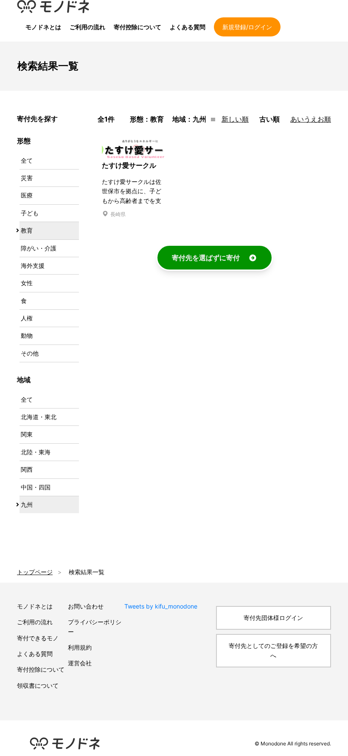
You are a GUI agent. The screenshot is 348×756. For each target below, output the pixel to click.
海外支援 (33, 265)
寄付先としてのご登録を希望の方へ (273, 650)
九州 (27, 504)
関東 (27, 434)
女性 (27, 282)
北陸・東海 (36, 452)
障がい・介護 (38, 248)
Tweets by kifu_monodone (160, 606)
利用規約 (80, 647)
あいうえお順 (310, 119)
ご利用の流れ (87, 27)
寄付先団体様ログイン (273, 617)
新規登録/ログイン (247, 27)
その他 (30, 353)
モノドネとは (43, 27)
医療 (27, 195)
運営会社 (80, 663)
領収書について (38, 685)
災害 (27, 177)
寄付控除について (137, 27)
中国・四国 (36, 487)
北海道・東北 (38, 416)
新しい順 (235, 119)
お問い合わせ (86, 606)
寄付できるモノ (38, 638)
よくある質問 (187, 27)
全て (27, 160)
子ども (30, 213)
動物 (27, 335)
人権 (27, 318)
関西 (27, 469)
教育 (27, 230)
